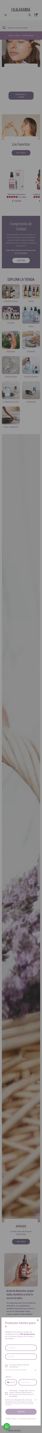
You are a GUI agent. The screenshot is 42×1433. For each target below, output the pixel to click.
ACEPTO (21, 1411)
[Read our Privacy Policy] (35, 1370)
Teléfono (8, 1377)
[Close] (38, 1320)
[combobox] (11, 1382)
